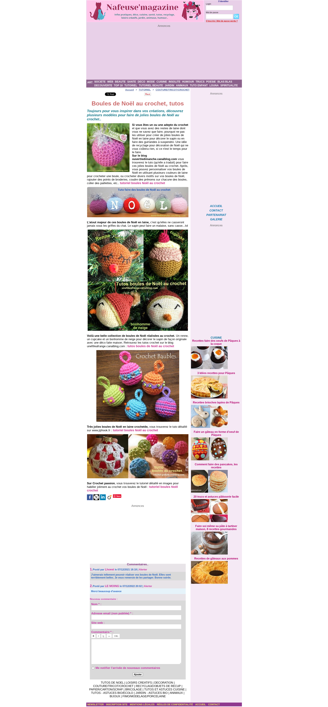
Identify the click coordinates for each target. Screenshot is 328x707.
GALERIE (216, 219)
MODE (151, 81)
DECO (141, 81)
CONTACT (216, 210)
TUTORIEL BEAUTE (151, 85)
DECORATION (163, 682)
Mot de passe (212, 12)
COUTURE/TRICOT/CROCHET (173, 89)
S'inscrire (210, 21)
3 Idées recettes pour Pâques (216, 373)
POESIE (211, 81)
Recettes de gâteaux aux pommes (216, 558)
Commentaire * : (102, 631)
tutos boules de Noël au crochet (150, 346)
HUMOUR (188, 81)
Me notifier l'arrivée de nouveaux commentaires (127, 668)
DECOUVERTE (103, 85)
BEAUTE (120, 81)
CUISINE (161, 81)
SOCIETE (100, 81)
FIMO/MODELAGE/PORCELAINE (144, 696)
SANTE (131, 81)
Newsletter (95, 704)
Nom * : (96, 604)
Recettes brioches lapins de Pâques (216, 402)
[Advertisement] (164, 54)
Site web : (98, 622)
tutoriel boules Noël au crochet (142, 183)
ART (90, 82)
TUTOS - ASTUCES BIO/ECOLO (112, 693)
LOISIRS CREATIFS (139, 682)
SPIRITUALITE (229, 85)
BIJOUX (115, 696)
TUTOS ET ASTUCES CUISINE (164, 689)
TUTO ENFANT (199, 85)
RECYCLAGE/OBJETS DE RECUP (158, 686)
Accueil (129, 89)
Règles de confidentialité (175, 704)
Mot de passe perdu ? (227, 21)
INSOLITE (174, 81)
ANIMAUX (182, 85)
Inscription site (117, 704)
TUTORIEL (130, 85)
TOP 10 (118, 85)
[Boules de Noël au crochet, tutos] (108, 124)
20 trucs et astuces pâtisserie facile (216, 496)
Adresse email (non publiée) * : (112, 613)
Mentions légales (142, 704)
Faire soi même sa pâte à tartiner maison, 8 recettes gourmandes (216, 528)
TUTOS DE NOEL (112, 682)
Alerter (143, 569)
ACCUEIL (216, 206)
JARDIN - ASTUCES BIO (151, 693)
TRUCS (200, 81)
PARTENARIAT (216, 215)
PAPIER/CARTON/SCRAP (106, 689)
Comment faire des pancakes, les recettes (216, 466)
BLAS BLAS (224, 81)
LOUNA (214, 85)
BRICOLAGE (133, 689)
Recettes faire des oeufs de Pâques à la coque (216, 342)
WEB (110, 81)
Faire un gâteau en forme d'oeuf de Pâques (216, 433)
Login (208, 4)
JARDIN (169, 85)
